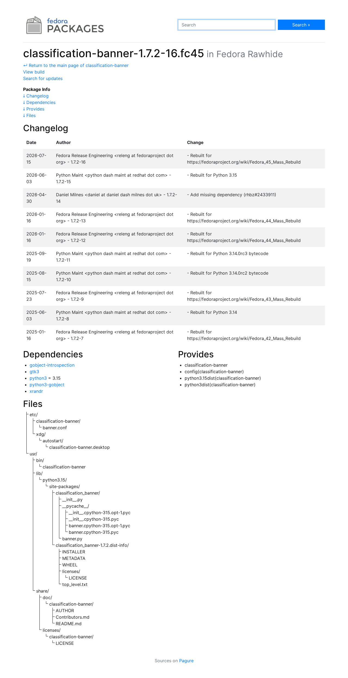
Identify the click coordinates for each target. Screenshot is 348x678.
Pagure (186, 660)
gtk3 (34, 371)
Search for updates (43, 78)
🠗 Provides (33, 109)
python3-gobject (47, 384)
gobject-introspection (52, 365)
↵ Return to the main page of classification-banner (76, 65)
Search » (301, 24)
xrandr (36, 391)
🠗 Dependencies (39, 102)
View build (34, 72)
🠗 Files (29, 115)
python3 (38, 378)
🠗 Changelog (36, 96)
